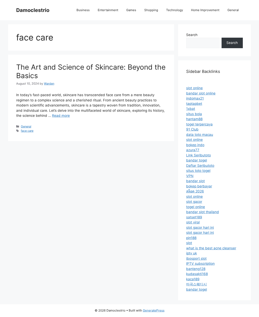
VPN (189, 176)
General (233, 10)
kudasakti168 (197, 274)
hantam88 (194, 119)
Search (191, 35)
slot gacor (194, 202)
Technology (174, 10)
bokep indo (195, 145)
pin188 (191, 238)
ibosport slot (196, 258)
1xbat (190, 109)
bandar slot (195, 181)
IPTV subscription (200, 264)
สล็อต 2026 (195, 191)
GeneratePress (154, 310)
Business (83, 10)
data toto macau (199, 135)
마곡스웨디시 (196, 284)
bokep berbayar (199, 186)
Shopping (151, 10)
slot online (194, 88)
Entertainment (108, 10)
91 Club (192, 129)
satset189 (194, 217)
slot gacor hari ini (200, 228)
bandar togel (196, 160)
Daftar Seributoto (200, 166)
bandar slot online (200, 93)
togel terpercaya (199, 124)
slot (189, 243)
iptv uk (191, 253)
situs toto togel (198, 171)
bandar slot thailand (202, 212)
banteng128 (195, 269)
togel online (195, 207)
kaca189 (193, 279)
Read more (61, 116)
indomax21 (195, 98)
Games (131, 10)
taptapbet (194, 104)
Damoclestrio (32, 10)
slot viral (193, 222)
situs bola (194, 114)
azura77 (192, 150)
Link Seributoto (198, 155)
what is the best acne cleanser (211, 248)
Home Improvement (205, 10)
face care (27, 130)
